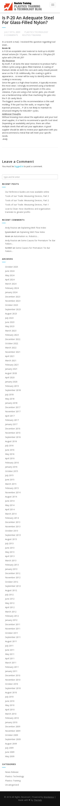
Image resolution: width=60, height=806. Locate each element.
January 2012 (11, 620)
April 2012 (10, 607)
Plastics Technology (36, 32)
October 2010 (11, 684)
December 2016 (12, 428)
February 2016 (12, 462)
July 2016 (9, 445)
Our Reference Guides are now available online (27, 192)
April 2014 (10, 509)
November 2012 (12, 577)
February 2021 (12, 364)
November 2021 (12, 352)
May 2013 (9, 552)
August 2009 (11, 743)
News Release (12, 772)
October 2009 (11, 735)
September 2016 (13, 437)
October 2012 (11, 581)
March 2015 (10, 484)
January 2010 (11, 722)
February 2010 (12, 718)
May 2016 (9, 454)
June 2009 (10, 752)
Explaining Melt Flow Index (33, 227)
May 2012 (9, 603)
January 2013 (11, 569)
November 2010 (12, 679)
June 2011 (10, 650)
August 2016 (11, 441)
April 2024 (10, 279)
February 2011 (12, 667)
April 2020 (10, 377)
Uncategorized (12, 784)
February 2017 (12, 420)
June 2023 (10, 322)
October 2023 (11, 305)
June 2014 (10, 501)
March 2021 (10, 360)
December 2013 (12, 522)
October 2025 (11, 266)
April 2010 (10, 709)
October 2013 (11, 530)
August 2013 (11, 539)
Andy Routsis (11, 227)
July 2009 (9, 747)
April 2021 (10, 356)
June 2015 (10, 479)
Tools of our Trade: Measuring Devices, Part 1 (27, 204)
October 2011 (11, 633)
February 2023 (12, 335)
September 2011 (13, 637)
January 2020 (11, 381)
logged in (19, 166)
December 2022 (12, 339)
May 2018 (9, 398)
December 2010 (12, 675)
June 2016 (10, 450)
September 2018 (13, 390)
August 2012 (11, 590)
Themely (38, 800)
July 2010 (9, 696)
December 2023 (12, 296)
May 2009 (9, 756)
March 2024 (10, 283)
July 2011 (9, 645)
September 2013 (13, 535)
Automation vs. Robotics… (26, 236)
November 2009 (12, 731)
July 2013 (9, 543)
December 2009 (12, 726)
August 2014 (11, 496)
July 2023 (9, 318)
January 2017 (11, 424)
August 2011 (11, 641)
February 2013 (12, 564)
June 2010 (10, 701)
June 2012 (10, 598)
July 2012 (9, 594)
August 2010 (11, 692)
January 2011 (11, 671)
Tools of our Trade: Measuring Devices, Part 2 (27, 200)
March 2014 (10, 513)
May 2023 (9, 326)
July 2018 (9, 394)
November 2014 (12, 492)
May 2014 (9, 505)
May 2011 (9, 654)
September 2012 (13, 586)
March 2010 (10, 713)
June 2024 (10, 271)
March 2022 (10, 347)
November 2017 (12, 411)
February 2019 (12, 386)
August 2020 (11, 373)
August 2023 (11, 313)
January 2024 (11, 292)
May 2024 (9, 275)
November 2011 (12, 628)
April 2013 (10, 556)
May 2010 (9, 705)
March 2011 (10, 662)
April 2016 (10, 458)
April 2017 (10, 415)
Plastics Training (13, 780)
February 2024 (12, 288)
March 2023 (10, 330)
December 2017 (12, 407)
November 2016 (12, 432)
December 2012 (12, 573)
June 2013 (10, 547)
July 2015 (9, 475)
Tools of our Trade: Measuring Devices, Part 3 (27, 196)
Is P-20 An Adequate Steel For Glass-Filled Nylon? (28, 20)
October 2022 (11, 343)
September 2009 (13, 739)
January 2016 (11, 466)
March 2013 (10, 560)
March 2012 (10, 611)
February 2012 (12, 616)
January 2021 (11, 369)
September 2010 (13, 688)
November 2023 (12, 300)
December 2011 (12, 624)
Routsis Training (31, 35)
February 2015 (12, 488)
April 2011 (10, 658)
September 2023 (13, 309)
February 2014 (12, 518)
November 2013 (12, 526)
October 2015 (11, 471)
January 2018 (11, 403)
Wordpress (49, 797)
